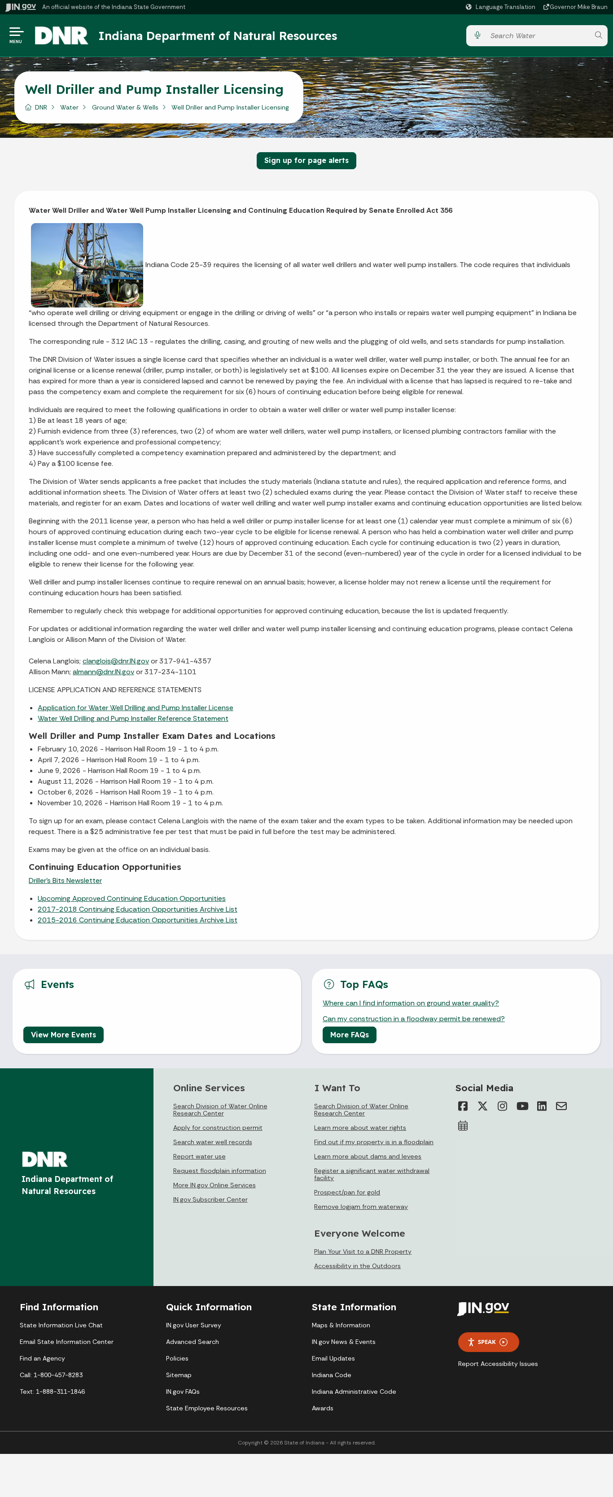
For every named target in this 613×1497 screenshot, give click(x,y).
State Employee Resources (207, 1408)
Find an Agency (42, 1358)
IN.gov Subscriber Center (210, 1199)
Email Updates (333, 1358)
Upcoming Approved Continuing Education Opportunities (132, 898)
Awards (322, 1408)
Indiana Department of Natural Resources (217, 35)
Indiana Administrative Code (354, 1391)
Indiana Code (331, 1375)
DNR (41, 107)
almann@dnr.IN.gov (103, 671)
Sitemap (179, 1375)
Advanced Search (192, 1342)
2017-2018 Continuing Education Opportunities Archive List (137, 909)
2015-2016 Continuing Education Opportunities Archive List (137, 920)
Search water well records (212, 1142)
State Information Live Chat (61, 1325)
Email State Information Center (67, 1342)
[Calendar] (462, 1126)
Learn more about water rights (360, 1128)
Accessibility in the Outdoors (357, 1266)
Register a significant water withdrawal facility (371, 1174)
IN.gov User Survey (193, 1325)
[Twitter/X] (482, 1106)
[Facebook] (462, 1106)
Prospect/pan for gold (347, 1192)
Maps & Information (341, 1325)
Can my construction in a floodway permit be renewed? (414, 1018)
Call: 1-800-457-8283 (51, 1375)
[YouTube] (522, 1106)
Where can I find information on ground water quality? (411, 1003)
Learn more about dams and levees (367, 1156)
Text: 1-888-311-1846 (52, 1391)
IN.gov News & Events (344, 1342)
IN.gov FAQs (183, 1391)
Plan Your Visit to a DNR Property (363, 1251)
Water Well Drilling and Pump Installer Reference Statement (133, 718)
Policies (177, 1358)
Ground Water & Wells (125, 107)
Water (69, 107)
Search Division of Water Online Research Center (220, 1109)
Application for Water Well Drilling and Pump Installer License (135, 707)
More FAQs (349, 1034)
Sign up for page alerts (306, 160)
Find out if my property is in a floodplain (373, 1142)
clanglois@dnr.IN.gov (116, 661)
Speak (487, 1342)
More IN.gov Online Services (214, 1185)
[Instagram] (502, 1106)
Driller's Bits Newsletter (65, 880)
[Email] (561, 1106)
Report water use (199, 1156)
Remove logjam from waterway (361, 1207)
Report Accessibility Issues (498, 1364)
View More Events (63, 1034)
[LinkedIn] (541, 1106)
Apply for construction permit (218, 1128)
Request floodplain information (219, 1171)
